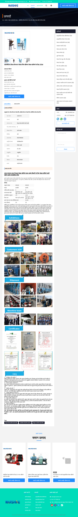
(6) (60, 52)
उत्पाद (32, 5)
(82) (64, 79)
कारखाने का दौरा (28, 499)
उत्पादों (6, 20)
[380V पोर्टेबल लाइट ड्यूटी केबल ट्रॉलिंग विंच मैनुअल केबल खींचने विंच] (14, 458)
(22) (63, 89)
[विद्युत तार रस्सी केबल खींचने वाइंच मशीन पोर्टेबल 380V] (64, 458)
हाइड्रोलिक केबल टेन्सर (39, 499)
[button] (28, 59)
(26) (64, 35)
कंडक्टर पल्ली (38, 505)
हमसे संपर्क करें (27, 505)
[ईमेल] (65, 119)
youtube (52, 505)
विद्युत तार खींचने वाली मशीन (38, 422)
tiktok (62, 505)
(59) (65, 82)
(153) (61, 45)
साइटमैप (26, 507)
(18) (62, 76)
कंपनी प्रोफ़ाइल (28, 496)
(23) (60, 69)
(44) (63, 42)
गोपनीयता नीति (27, 510)
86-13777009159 (47, 1)
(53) (63, 39)
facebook (55, 505)
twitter (59, 505)
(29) (61, 98)
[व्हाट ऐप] (61, 119)
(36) (64, 93)
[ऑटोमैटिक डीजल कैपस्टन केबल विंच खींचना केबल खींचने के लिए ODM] (17, 44)
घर (28, 5)
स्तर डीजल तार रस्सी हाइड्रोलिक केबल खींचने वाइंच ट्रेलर (38, 475)
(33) (60, 56)
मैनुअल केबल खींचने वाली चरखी (11, 422)
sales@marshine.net (35, 1)
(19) (62, 49)
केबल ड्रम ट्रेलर (38, 507)
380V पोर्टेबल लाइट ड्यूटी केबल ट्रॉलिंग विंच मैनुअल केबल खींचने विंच (13, 475)
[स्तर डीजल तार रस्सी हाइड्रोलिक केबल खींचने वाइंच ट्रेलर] (39, 458)
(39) (60, 62)
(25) (64, 86)
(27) (63, 72)
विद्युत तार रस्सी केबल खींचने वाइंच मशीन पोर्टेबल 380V (63, 475)
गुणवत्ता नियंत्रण (28, 502)
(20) (62, 66)
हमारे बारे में (39, 5)
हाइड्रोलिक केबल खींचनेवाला (40, 496)
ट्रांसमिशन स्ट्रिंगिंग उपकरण (25, 422)
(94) (63, 59)
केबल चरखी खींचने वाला (12, 20)
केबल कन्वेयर (37, 510)
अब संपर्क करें (65, 123)
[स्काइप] (58, 119)
